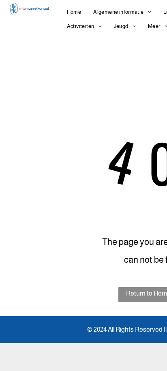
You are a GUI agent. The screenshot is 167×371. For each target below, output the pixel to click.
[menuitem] (74, 12)
